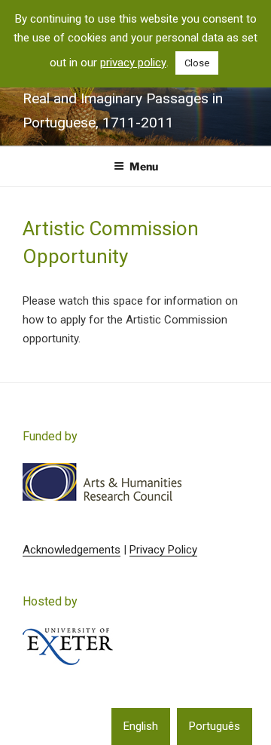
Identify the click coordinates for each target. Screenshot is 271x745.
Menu (143, 166)
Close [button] (196, 63)
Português (214, 726)
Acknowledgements (71, 549)
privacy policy (133, 62)
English (140, 726)
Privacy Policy (163, 549)
